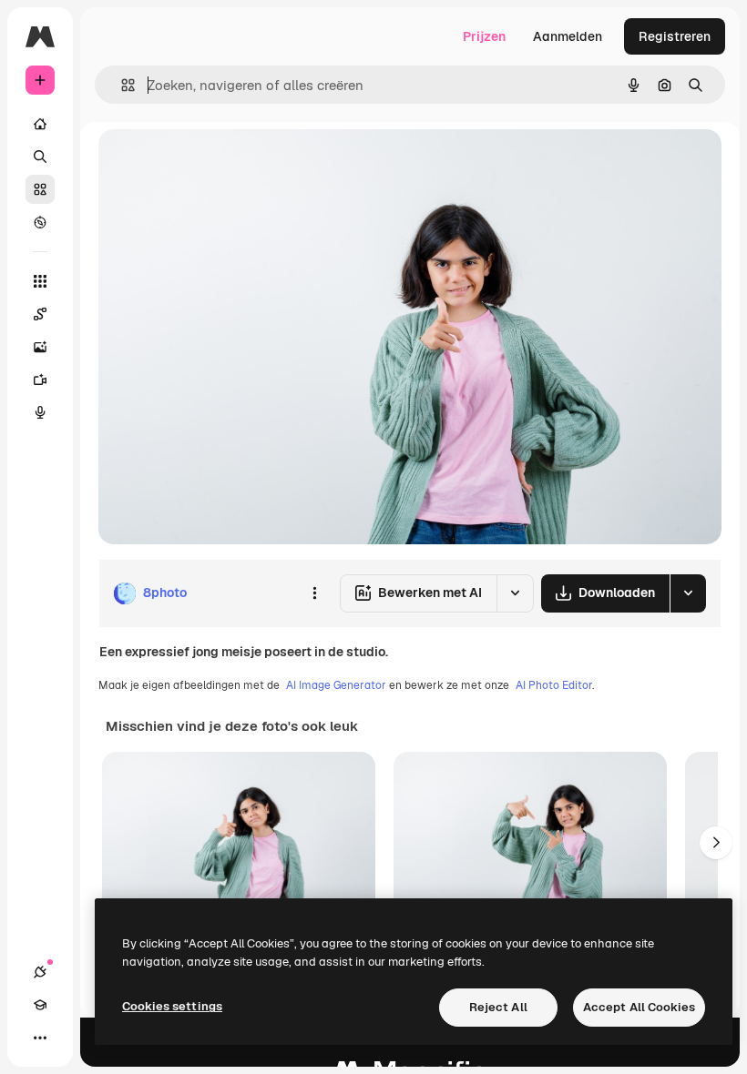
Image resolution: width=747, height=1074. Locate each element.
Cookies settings (172, 1006)
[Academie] (40, 1004)
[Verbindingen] (40, 972)
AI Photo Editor (554, 685)
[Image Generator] (40, 346)
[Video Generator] (40, 379)
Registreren (675, 36)
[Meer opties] (314, 593)
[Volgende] (716, 843)
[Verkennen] (40, 222)
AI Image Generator (336, 685)
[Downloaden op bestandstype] (688, 593)
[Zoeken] (40, 156)
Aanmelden (567, 36)
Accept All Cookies (639, 1007)
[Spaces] (40, 314)
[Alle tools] (40, 281)
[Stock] (40, 189)
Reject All (498, 1007)
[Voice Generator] (40, 412)
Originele (218, 163)
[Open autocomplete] (121, 85)
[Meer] (40, 1037)
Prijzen (484, 36)
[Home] (40, 123)
